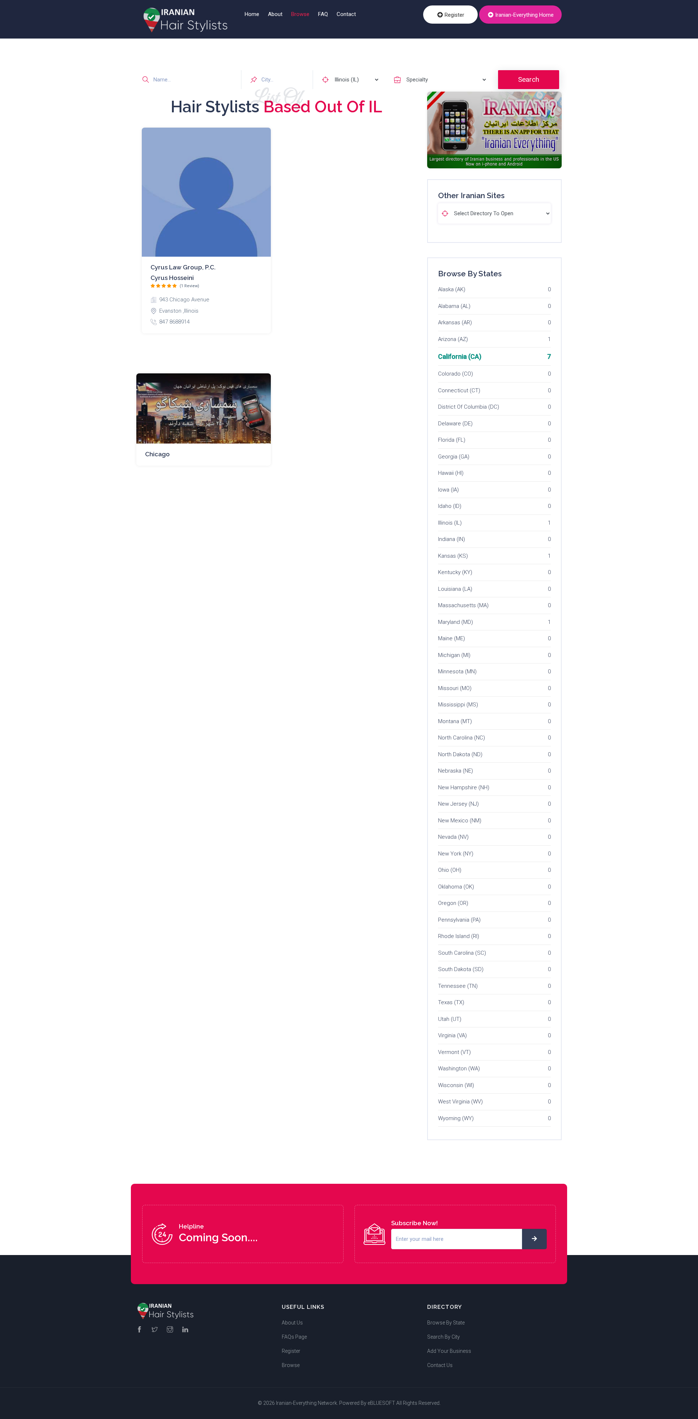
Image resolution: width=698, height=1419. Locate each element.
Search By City (443, 1337)
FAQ (323, 14)
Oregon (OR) (453, 903)
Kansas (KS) (453, 556)
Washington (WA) (459, 1068)
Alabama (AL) (454, 306)
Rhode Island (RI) (458, 936)
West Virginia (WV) (460, 1101)
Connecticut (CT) (459, 390)
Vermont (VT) (454, 1052)
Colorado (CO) (455, 373)
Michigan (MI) (454, 655)
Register (453, 15)
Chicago (157, 454)
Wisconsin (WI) (456, 1085)
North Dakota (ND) (460, 754)
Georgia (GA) (453, 456)
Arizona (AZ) (453, 339)
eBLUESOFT (381, 1403)
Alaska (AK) (451, 289)
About (275, 14)
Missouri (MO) (455, 688)
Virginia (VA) (452, 1035)
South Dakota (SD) (461, 969)
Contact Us (440, 1365)
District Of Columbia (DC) (468, 407)
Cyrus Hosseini (172, 277)
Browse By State (446, 1323)
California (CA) (459, 356)
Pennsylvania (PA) (459, 920)
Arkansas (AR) (455, 322)
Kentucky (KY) (455, 572)
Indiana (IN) (451, 539)
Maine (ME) (451, 638)
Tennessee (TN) (458, 986)
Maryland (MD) (455, 622)
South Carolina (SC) (462, 953)
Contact (346, 14)
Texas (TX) (451, 1002)
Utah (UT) (449, 1019)
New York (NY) (455, 853)
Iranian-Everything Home (524, 15)
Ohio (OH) (449, 870)
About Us (292, 1323)
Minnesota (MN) (457, 671)
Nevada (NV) (453, 837)
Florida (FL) (451, 440)
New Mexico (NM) (459, 820)
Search (528, 79)
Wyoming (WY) (456, 1118)
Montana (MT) (455, 721)
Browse (300, 14)
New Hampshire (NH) (463, 787)
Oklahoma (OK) (456, 886)
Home (252, 14)
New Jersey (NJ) (458, 804)
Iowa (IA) (448, 489)
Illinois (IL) (450, 523)
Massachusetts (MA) (463, 605)
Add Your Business (449, 1351)
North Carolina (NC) (461, 737)
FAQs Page (294, 1337)
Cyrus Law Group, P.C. (183, 267)
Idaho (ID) (449, 506)
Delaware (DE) (455, 423)
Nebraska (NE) (455, 770)
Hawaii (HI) (451, 473)
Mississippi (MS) (458, 704)
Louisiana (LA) (455, 589)
